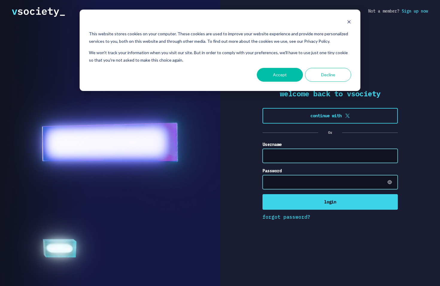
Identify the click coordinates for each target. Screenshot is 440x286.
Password (272, 171)
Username (272, 144)
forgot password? (286, 217)
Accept (280, 74)
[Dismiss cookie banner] (349, 22)
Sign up (415, 11)
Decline (328, 74)
